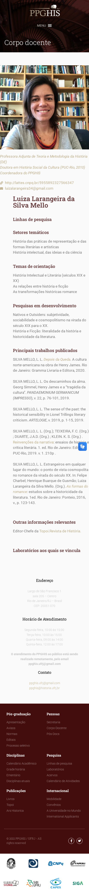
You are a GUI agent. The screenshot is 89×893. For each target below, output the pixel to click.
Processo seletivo (18, 745)
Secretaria (53, 722)
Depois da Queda (57, 359)
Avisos (10, 728)
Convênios (54, 805)
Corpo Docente (57, 728)
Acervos (52, 775)
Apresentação (15, 722)
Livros (10, 799)
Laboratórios (55, 769)
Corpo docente (27, 42)
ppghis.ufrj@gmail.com (44, 683)
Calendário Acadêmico (21, 763)
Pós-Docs (53, 734)
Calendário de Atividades (63, 781)
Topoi (10, 805)
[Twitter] (79, 841)
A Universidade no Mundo (64, 810)
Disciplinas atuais (18, 781)
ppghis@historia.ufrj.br (44, 688)
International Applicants (63, 816)
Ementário (13, 775)
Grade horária (15, 769)
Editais (11, 739)
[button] (41, 25)
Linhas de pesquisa (59, 763)
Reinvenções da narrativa (33, 442)
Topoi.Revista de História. (60, 531)
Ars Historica (15, 810)
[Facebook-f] (71, 841)
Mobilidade (54, 799)
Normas (11, 734)
